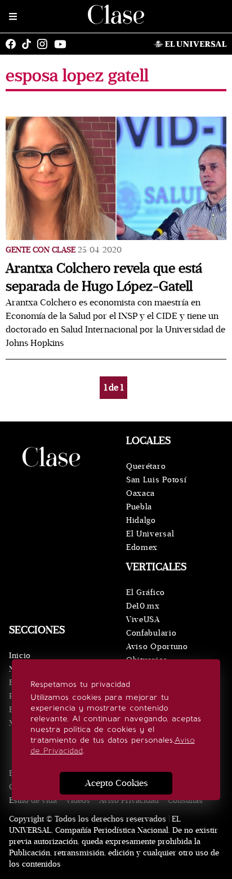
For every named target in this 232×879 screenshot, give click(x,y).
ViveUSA (143, 619)
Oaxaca (140, 493)
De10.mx (143, 606)
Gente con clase (40, 250)
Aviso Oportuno (157, 646)
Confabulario (151, 633)
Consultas (185, 800)
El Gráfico (145, 592)
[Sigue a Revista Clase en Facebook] (13, 44)
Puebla (139, 507)
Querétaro (146, 466)
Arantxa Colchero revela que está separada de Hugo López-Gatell (104, 277)
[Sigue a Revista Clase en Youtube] (63, 44)
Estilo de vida (33, 800)
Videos (78, 800)
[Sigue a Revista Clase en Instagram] (45, 44)
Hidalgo (141, 520)
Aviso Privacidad (129, 800)
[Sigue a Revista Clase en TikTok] (29, 44)
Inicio (20, 655)
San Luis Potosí (156, 480)
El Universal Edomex (150, 540)
